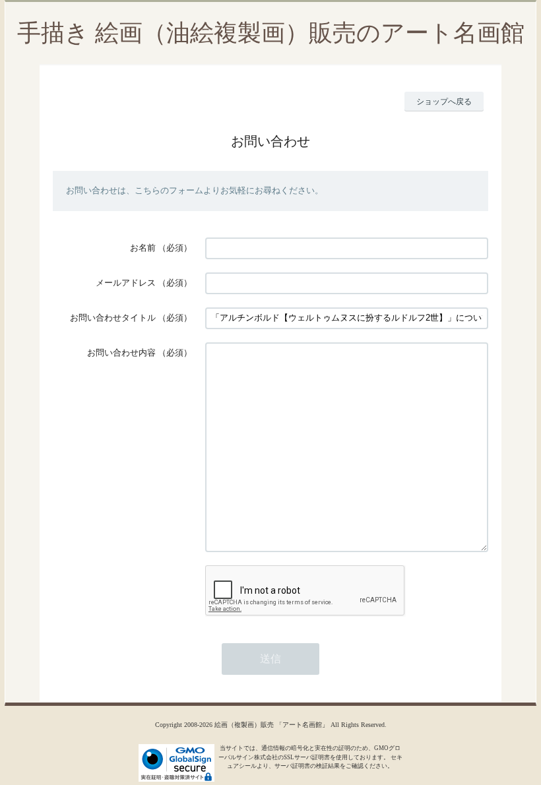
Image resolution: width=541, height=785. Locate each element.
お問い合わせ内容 (121, 353)
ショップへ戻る (444, 101)
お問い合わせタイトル (113, 318)
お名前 (143, 248)
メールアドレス (126, 283)
